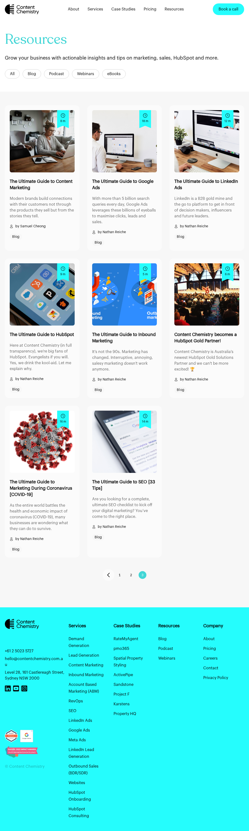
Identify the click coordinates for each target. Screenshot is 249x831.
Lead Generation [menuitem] (84, 655)
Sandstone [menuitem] (123, 685)
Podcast (56, 74)
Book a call (228, 9)
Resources (174, 9)
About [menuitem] (209, 639)
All (12, 74)
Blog (32, 74)
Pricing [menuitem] (209, 649)
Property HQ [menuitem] (125, 714)
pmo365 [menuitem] (121, 649)
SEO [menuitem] (72, 711)
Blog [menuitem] (162, 639)
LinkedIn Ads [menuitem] (80, 721)
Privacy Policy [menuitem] (215, 678)
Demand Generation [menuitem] (79, 642)
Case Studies (123, 9)
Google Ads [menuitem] (79, 730)
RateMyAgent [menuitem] (126, 639)
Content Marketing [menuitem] (86, 665)
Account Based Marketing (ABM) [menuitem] (84, 688)
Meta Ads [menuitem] (77, 740)
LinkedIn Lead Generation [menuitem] (81, 753)
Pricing (150, 9)
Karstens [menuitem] (122, 704)
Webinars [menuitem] (166, 658)
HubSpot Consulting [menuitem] (79, 812)
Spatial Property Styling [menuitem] (128, 661)
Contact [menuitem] (210, 668)
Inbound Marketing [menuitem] (86, 675)
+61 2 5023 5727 (19, 651)
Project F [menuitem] (122, 694)
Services (95, 9)
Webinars (85, 74)
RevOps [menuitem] (76, 701)
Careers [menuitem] (210, 658)
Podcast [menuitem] (165, 649)
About (73, 9)
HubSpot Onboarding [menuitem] (80, 796)
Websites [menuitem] (77, 783)
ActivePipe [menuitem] (123, 675)
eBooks (114, 74)
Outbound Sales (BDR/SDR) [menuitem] (83, 769)
